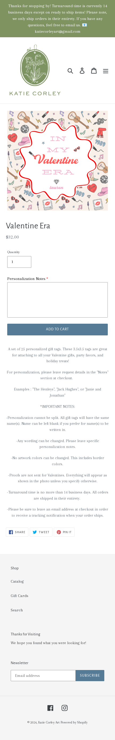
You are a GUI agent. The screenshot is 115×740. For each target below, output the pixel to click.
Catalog (17, 581)
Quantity (13, 252)
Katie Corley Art (49, 722)
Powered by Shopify (74, 722)
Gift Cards (19, 595)
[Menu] (106, 70)
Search (17, 610)
